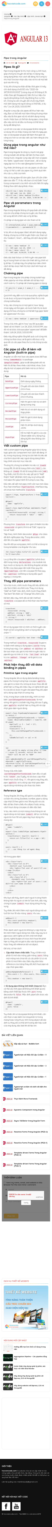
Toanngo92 (22, 63)
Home (6, 14)
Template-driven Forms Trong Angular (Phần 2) (30, 1154)
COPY (46, 190)
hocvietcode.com (11, 1514)
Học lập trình (19, 16)
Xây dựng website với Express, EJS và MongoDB (29, 1387)
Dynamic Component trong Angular (29, 1110)
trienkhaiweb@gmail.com (27, 1482)
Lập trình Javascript (35, 16)
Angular (7, 16)
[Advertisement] (26, 1251)
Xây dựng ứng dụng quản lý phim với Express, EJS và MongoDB (28, 1377)
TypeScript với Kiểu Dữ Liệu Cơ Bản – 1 (30, 1077)
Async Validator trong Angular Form (29, 1121)
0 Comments (34, 63)
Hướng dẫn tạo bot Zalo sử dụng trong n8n (30, 1348)
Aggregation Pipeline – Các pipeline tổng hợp (30, 1357)
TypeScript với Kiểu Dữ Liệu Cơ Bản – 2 (30, 1066)
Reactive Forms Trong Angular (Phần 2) (31, 1132)
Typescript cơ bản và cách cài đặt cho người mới (30, 1088)
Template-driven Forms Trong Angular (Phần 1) (30, 1165)
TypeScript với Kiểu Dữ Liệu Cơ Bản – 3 (30, 1055)
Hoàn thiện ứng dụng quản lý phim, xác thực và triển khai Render (29, 1367)
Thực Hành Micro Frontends (25, 1099)
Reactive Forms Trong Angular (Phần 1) (30, 1143)
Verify (26, 1203)
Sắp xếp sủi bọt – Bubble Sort (26, 1044)
